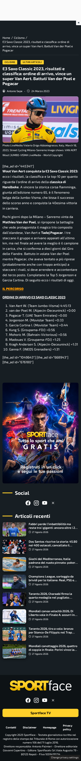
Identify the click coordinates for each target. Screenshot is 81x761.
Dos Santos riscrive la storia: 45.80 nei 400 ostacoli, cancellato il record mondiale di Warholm (53, 545)
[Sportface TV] (40, 433)
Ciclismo (10, 62)
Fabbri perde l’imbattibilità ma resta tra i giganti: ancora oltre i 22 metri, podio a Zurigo (53, 527)
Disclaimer (29, 727)
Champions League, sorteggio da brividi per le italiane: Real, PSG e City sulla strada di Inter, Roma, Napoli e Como (51, 582)
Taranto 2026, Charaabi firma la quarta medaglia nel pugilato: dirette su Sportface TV (50, 597)
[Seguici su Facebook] (28, 503)
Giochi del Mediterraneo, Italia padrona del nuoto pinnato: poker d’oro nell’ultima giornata (52, 562)
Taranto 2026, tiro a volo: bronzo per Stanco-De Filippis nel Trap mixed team (51, 632)
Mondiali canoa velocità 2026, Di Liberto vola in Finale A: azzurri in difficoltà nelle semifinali (52, 614)
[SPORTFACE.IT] (40, 686)
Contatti (11, 727)
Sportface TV (41, 713)
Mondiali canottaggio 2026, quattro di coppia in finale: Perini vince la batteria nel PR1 (53, 649)
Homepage (49, 727)
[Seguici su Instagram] (36, 503)
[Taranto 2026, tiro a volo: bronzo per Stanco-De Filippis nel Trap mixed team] (14, 634)
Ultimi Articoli (32, 62)
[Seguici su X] (52, 503)
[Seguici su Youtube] (44, 503)
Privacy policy (67, 727)
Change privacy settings (65, 757)
